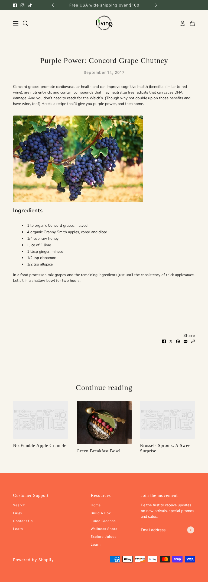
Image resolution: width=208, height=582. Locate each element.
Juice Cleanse (103, 521)
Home (96, 505)
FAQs (17, 513)
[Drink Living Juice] (104, 23)
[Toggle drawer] (15, 23)
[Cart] (192, 23)
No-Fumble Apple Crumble (39, 445)
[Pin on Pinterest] (178, 341)
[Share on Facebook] (164, 341)
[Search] (25, 23)
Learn (18, 529)
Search (19, 505)
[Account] (182, 23)
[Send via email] (185, 341)
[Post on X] (170, 341)
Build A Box (101, 513)
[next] (156, 5)
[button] (193, 341)
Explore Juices (103, 537)
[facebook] (15, 5)
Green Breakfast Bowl (99, 451)
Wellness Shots (104, 529)
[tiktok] (30, 5)
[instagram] (22, 5)
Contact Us (23, 521)
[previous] (53, 5)
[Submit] (190, 529)
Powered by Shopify (33, 559)
